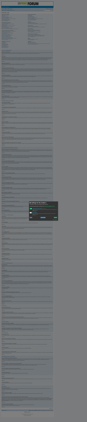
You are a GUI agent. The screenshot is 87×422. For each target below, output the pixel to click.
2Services (34, 211)
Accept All (55, 217)
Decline (31, 217)
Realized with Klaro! (55, 219)
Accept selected (43, 217)
